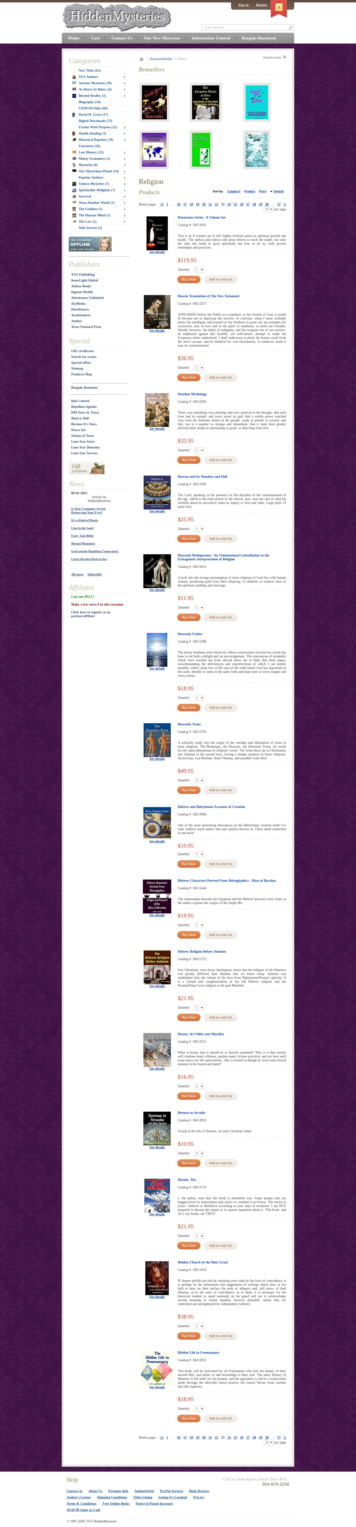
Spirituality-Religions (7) (97, 190)
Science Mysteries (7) (94, 184)
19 (197, 204)
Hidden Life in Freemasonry (198, 1352)
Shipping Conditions (112, 1497)
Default (279, 191)
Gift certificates (82, 351)
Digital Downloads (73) (95, 121)
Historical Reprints (161, 58)
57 (279, 204)
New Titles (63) (90, 70)
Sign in (243, 5)
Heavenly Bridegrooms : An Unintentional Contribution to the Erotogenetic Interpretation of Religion (223, 557)
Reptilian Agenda (84, 407)
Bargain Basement (84, 387)
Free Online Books (116, 1503)
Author (76, 321)
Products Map (81, 374)
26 (241, 204)
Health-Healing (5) (92, 133)
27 (248, 204)
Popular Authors (91, 177)
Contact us (74, 1491)
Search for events (83, 357)
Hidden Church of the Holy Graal (203, 1262)
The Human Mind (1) (94, 215)
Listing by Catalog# (172, 1497)
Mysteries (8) (88, 165)
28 (254, 204)
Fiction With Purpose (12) (98, 127)
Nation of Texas (82, 436)
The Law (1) (88, 221)
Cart (95, 38)
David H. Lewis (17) (93, 114)
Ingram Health (82, 292)
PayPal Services (171, 1491)
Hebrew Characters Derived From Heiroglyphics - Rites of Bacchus (227, 880)
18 (191, 204)
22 (216, 204)
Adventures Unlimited (87, 298)
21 (210, 204)
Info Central (80, 401)
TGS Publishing (83, 274)
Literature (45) (90, 146)
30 (267, 204)
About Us (95, 1491)
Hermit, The (187, 1180)
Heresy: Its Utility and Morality (201, 1034)
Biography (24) (90, 102)
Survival (85, 196)
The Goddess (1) (90, 209)
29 (260, 204)
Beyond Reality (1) (92, 96)
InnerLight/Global (84, 280)
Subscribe (94, 574)
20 (204, 204)
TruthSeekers (81, 315)
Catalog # (233, 191)
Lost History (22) (91, 152)
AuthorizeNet (144, 1491)
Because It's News (84, 424)
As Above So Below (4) (95, 89)
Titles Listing (142, 1497)
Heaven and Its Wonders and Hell (202, 477)
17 (185, 204)
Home (73, 38)
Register (261, 5)
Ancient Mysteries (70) (95, 83)
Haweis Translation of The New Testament (209, 296)
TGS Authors (88, 77)
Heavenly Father (190, 634)
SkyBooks (78, 303)
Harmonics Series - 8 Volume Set (202, 217)
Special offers (81, 363)
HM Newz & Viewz (85, 412)
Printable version (272, 57)
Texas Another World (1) (97, 203)
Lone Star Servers (84, 453)
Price (262, 191)
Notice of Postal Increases (154, 1503)
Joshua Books (81, 286)
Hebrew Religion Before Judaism (202, 951)
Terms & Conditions (81, 1503)
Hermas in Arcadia (191, 1113)
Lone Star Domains (85, 447)
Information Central (211, 38)
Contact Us (121, 38)
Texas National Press (86, 327)
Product (249, 191)
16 (178, 204)
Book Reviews (199, 1491)
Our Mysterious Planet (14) (99, 171)
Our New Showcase (162, 38)
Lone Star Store (82, 441)
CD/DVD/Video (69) (93, 108)
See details (157, 252)
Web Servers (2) (90, 228)
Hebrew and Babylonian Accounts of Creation (211, 807)
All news (77, 574)
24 (229, 204)
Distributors (80, 309)
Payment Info (118, 1491)
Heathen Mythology (192, 394)
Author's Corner (79, 1497)
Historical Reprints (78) (96, 140)
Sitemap (77, 368)
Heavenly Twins (189, 724)
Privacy (198, 1497)
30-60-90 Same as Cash (83, 1510)
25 (235, 204)
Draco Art (78, 430)
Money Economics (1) (94, 158)
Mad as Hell (80, 418)
